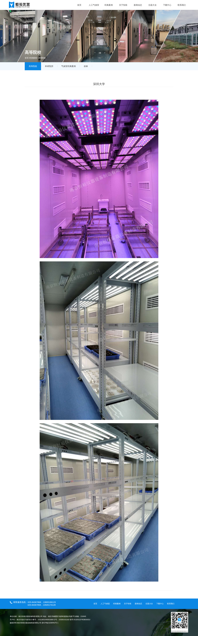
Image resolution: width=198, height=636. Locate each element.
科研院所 (49, 66)
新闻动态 (138, 5)
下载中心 (167, 5)
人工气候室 (94, 5)
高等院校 (33, 66)
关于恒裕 (123, 5)
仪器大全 (152, 5)
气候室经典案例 (68, 66)
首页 (79, 5)
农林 (86, 66)
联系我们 (182, 5)
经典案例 (108, 5)
